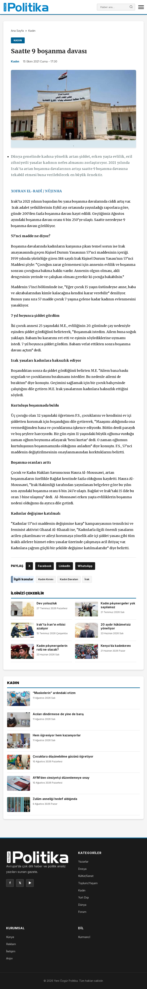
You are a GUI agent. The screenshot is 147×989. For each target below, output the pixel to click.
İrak (87, 579)
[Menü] (141, 7)
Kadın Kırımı (45, 579)
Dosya (82, 869)
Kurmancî (84, 937)
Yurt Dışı (83, 897)
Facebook (44, 566)
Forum (82, 912)
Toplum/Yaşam (88, 883)
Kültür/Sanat (85, 876)
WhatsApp (85, 566)
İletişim (10, 951)
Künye (10, 937)
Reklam (11, 944)
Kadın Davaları (69, 579)
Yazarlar (83, 861)
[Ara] (131, 7)
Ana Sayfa (17, 30)
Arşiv (9, 958)
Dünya (82, 905)
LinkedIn (64, 566)
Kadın (31, 30)
